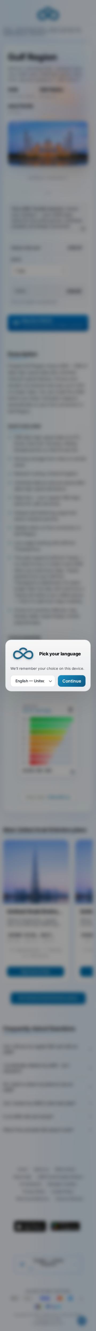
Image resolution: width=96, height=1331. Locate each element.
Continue (71, 681)
